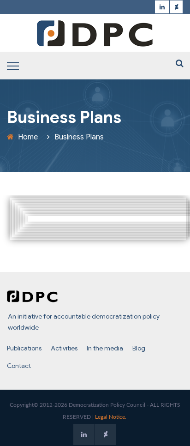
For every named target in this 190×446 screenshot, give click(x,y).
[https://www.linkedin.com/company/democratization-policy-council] (162, 7)
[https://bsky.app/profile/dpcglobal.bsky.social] (176, 7)
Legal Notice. (110, 417)
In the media (105, 348)
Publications (24, 348)
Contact (19, 366)
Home (28, 137)
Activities (64, 348)
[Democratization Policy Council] (95, 33)
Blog (138, 348)
